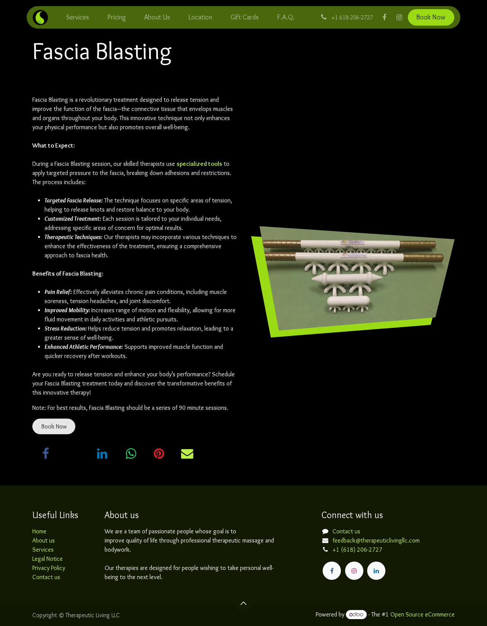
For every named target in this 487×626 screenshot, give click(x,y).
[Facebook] (384, 17)
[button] (243, 603)
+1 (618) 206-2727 (357, 549)
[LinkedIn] (102, 453)
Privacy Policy (48, 567)
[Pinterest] (159, 453)
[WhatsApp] (130, 453)
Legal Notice (47, 558)
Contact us (46, 577)
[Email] (187, 453)
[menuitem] (77, 17)
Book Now (431, 17)
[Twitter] (74, 453)
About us (43, 540)
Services (43, 549)
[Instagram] (399, 17)
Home (39, 531)
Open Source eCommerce (422, 614)
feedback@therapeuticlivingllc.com (376, 540)
